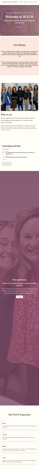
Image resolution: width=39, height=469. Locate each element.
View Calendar (4, 159)
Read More (19, 296)
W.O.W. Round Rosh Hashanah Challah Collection (16, 157)
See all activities (7, 163)
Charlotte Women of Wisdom (9, 2)
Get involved (19, 27)
